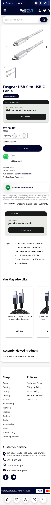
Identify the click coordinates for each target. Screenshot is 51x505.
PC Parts (7, 399)
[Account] (39, 11)
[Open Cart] (43, 499)
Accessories (8, 424)
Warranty (43, 203)
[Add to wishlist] (13, 156)
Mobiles (6, 412)
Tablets (6, 416)
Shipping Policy (34, 387)
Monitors (7, 407)
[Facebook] (40, 3)
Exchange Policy (34, 383)
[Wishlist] (44, 11)
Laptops (6, 391)
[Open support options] (34, 499)
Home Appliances (11, 436)
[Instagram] (36, 3)
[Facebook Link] (5, 477)
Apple (5, 383)
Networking (8, 403)
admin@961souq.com (17, 470)
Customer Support (15, 465)
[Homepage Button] (8, 499)
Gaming (6, 387)
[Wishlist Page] (16, 499)
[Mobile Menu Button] (5, 11)
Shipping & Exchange (27, 203)
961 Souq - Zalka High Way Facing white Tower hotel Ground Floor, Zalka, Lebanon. (27, 454)
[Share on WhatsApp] (5, 156)
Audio (5, 420)
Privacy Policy (33, 391)
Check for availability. (22, 174)
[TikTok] (45, 3)
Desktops (7, 395)
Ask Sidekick (26, 117)
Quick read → (26, 230)
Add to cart (22, 148)
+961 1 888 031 (14, 460)
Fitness (6, 428)
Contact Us (32, 399)
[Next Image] (47, 47)
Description (9, 203)
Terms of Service (34, 395)
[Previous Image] (7, 47)
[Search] (44, 19)
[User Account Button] (25, 499)
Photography (9, 432)
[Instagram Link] (13, 477)
